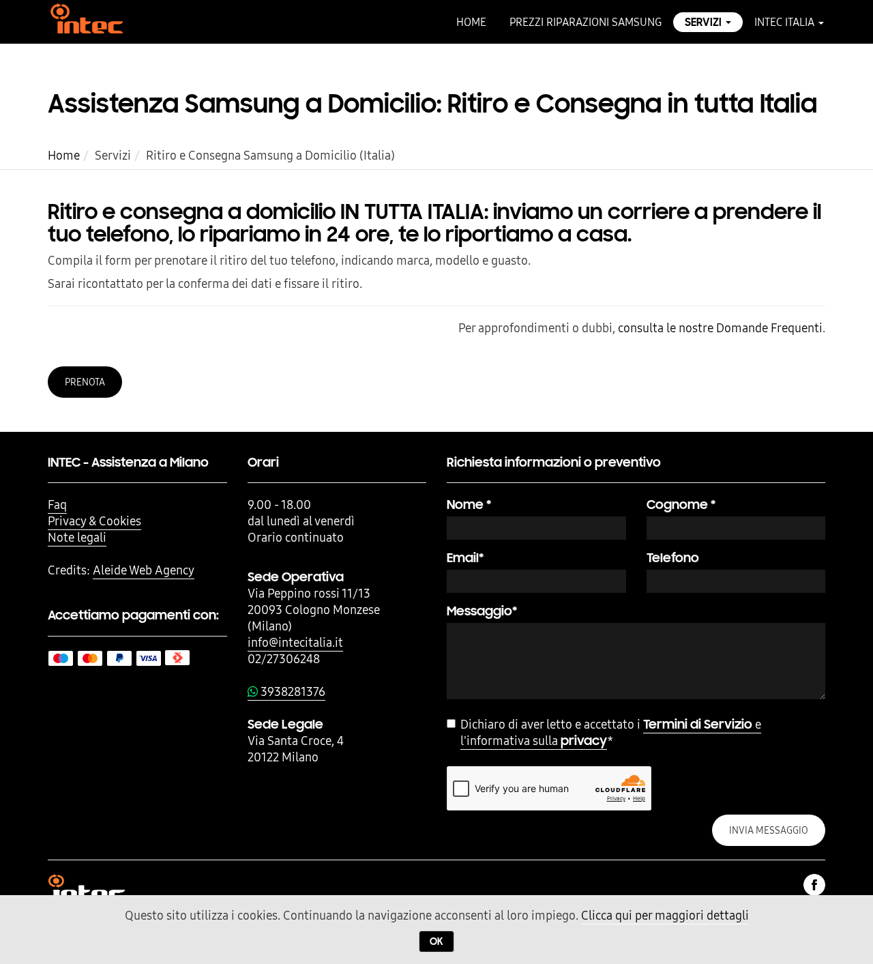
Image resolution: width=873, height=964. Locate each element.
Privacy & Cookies (94, 520)
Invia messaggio (768, 830)
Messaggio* (482, 611)
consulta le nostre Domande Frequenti (720, 327)
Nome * (469, 504)
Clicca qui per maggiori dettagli (665, 915)
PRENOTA (85, 382)
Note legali (77, 537)
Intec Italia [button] (785, 21)
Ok (436, 941)
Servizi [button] (704, 22)
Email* (465, 558)
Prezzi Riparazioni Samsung (585, 21)
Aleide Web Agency (143, 570)
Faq (57, 504)
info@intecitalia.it (295, 642)
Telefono (673, 558)
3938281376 (291, 691)
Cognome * (681, 504)
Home (471, 21)
